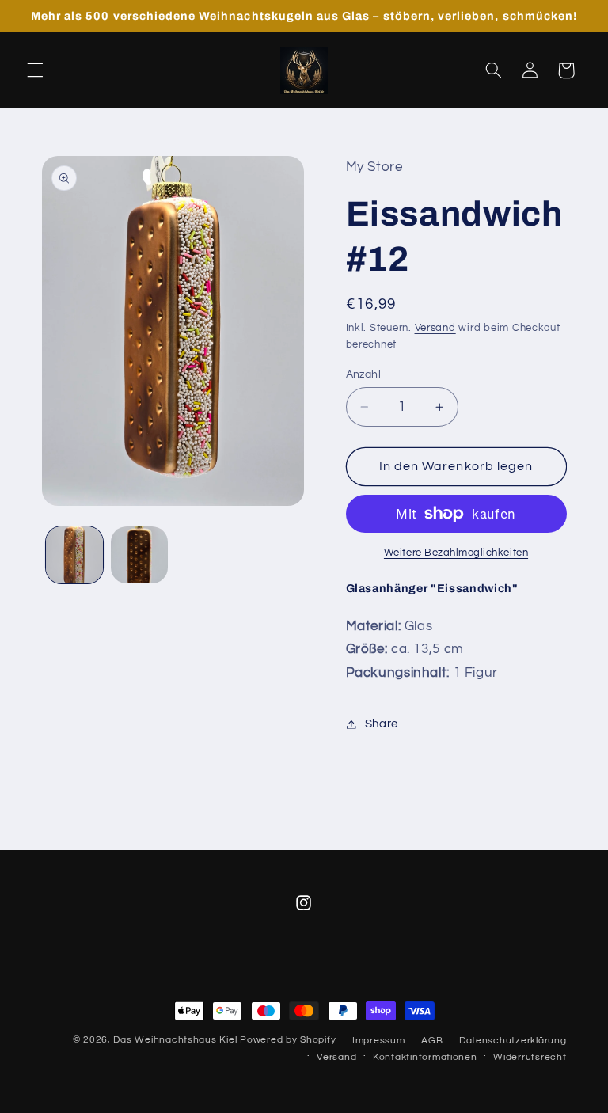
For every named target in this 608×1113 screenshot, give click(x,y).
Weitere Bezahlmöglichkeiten (456, 553)
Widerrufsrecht (529, 1057)
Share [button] (381, 724)
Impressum (378, 1040)
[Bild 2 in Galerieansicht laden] (139, 554)
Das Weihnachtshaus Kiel (175, 1039)
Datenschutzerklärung (513, 1040)
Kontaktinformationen (425, 1057)
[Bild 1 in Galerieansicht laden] (74, 554)
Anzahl (364, 374)
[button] (35, 70)
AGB (432, 1040)
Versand (435, 328)
